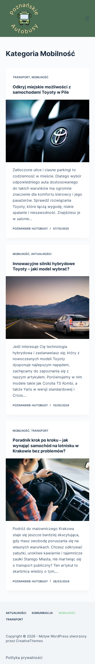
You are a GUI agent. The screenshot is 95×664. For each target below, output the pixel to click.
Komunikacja (42, 613)
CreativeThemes (29, 641)
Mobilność (40, 77)
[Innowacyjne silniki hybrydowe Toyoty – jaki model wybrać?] (47, 307)
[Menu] (87, 18)
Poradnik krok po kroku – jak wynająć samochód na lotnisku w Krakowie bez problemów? (46, 445)
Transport (21, 77)
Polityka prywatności (24, 657)
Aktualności (41, 254)
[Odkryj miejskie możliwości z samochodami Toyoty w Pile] (47, 131)
